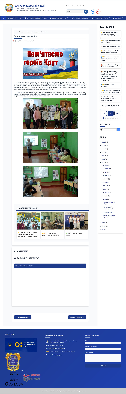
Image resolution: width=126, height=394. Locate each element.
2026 (103, 142)
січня (105, 199)
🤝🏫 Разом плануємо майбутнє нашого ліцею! (50, 234)
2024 (103, 149)
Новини (29, 32)
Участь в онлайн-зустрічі (53, 355)
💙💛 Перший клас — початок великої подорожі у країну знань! (110, 58)
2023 (103, 152)
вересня (106, 175)
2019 (103, 223)
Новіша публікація (23, 317)
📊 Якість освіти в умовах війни (75, 234)
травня (105, 186)
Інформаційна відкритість (37, 18)
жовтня (105, 172)
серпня (105, 179)
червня (105, 182)
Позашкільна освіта (81, 18)
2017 (103, 229)
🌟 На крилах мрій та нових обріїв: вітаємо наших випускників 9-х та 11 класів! (27, 234)
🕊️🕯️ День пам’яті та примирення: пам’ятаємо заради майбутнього (108, 98)
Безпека (119, 18)
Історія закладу (15, 18)
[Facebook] (93, 12)
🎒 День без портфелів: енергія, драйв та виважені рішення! (110, 65)
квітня (105, 189)
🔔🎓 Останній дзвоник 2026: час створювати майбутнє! (109, 51)
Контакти (80, 6)
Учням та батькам (102, 18)
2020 (103, 162)
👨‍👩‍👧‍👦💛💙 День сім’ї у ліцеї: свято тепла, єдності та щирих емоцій (110, 91)
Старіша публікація (76, 317)
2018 (103, 226)
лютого (105, 196)
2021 (103, 159)
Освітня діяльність (60, 18)
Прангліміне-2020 (108, 212)
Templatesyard (81, 391)
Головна (69, 6)
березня (106, 192)
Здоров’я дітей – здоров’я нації (108, 208)
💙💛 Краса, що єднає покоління (107, 85)
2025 (103, 145)
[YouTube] (98, 12)
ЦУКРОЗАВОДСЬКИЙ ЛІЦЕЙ (30, 6)
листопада (106, 168)
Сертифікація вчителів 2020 (54, 345)
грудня (105, 165)
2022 (103, 156)
